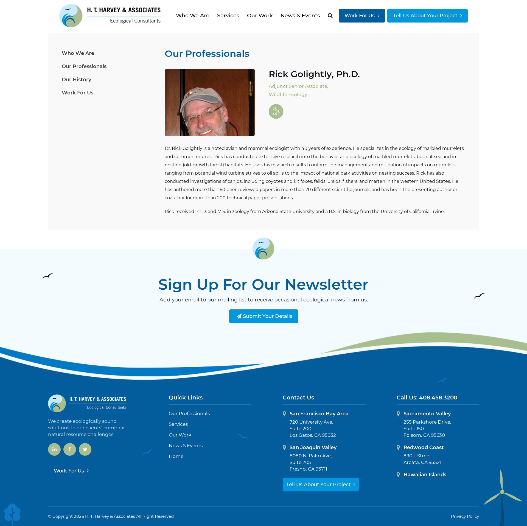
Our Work (260, 15)
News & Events (300, 15)
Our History (76, 80)
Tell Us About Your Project (426, 16)
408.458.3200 (438, 397)
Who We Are (192, 15)
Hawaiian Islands (424, 475)
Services (228, 15)
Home (176, 456)
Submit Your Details (267, 316)
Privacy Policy (465, 516)
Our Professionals (84, 66)
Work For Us (360, 16)
